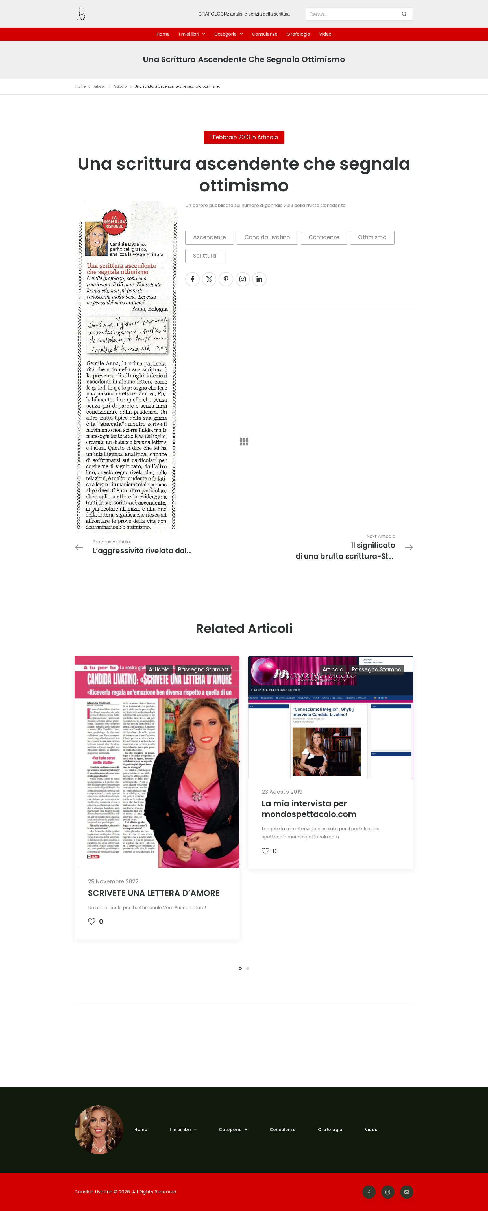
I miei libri (189, 34)
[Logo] (115, 14)
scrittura (204, 256)
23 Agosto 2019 (282, 792)
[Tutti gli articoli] (244, 441)
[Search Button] (404, 14)
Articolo (120, 86)
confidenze (324, 237)
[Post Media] (157, 762)
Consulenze (265, 34)
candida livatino (267, 237)
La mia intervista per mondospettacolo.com (309, 808)
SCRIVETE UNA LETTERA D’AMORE (154, 893)
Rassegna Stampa (203, 669)
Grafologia (298, 34)
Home (163, 34)
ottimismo (372, 237)
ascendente (209, 237)
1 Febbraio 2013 (230, 137)
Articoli (99, 86)
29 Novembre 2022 (113, 881)
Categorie (225, 34)
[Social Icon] (192, 279)
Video (325, 34)
